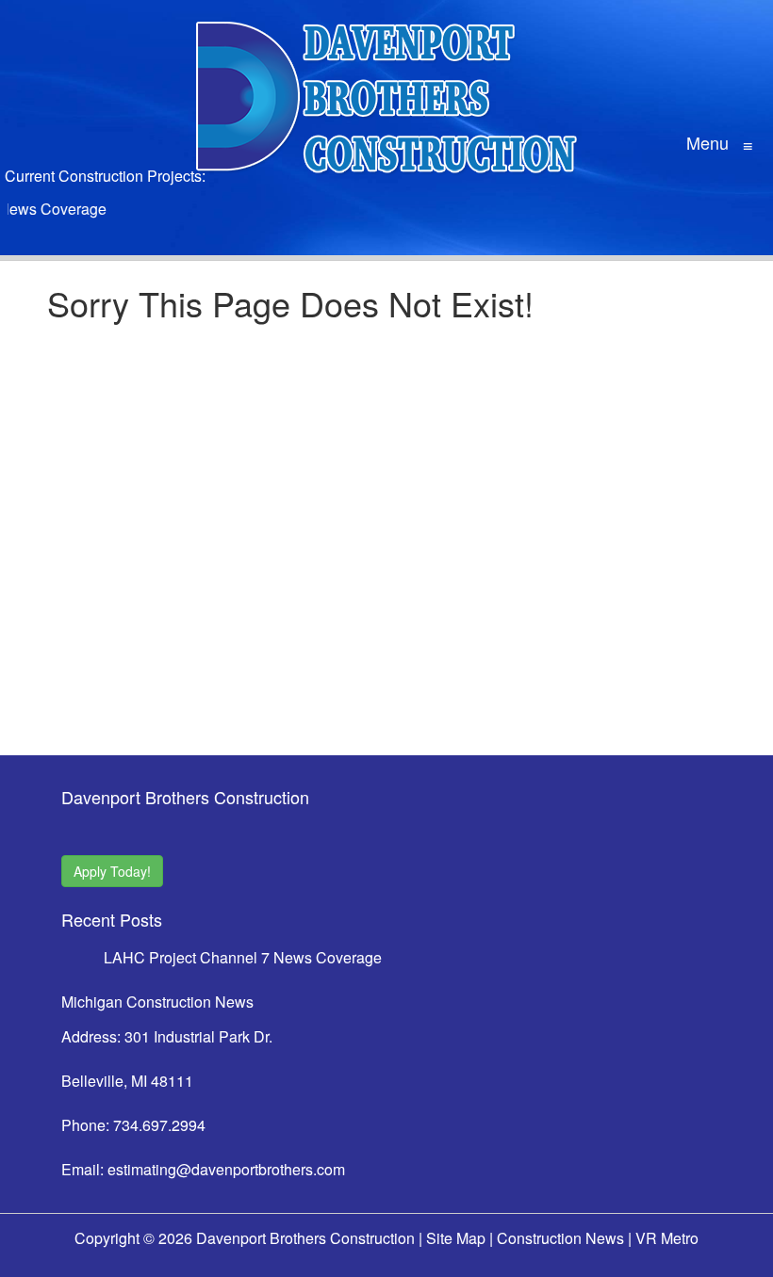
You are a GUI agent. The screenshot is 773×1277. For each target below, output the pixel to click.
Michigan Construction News (157, 1001)
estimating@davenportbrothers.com (226, 1169)
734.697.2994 (159, 1125)
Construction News (560, 1238)
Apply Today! (112, 871)
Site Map (455, 1238)
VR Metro (667, 1238)
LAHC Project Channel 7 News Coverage (243, 957)
